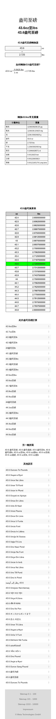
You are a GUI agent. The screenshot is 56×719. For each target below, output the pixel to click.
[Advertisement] (28, 7)
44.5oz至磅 (11, 429)
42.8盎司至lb (11, 337)
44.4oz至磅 (11, 424)
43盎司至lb (11, 348)
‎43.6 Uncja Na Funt (14, 552)
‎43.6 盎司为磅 (12, 672)
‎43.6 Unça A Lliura (14, 598)
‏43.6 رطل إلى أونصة (15, 583)
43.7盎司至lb (11, 386)
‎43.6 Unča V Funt (14, 635)
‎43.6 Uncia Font (13, 526)
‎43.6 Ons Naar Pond (15, 547)
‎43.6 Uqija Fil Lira (14, 542)
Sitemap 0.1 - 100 (28, 694)
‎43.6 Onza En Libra (14, 501)
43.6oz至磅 (11, 380)
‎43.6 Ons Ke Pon (13, 609)
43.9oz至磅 (11, 397)
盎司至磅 (28, 20)
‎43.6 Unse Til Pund (14, 485)
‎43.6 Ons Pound (13, 656)
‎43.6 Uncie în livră (14, 562)
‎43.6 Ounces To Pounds (17, 470)
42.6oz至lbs (11, 326)
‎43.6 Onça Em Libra (15, 557)
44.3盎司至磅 (12, 418)
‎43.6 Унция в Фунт (14, 475)
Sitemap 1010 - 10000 (28, 704)
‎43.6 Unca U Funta (14, 521)
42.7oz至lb (11, 332)
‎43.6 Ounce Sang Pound (17, 666)
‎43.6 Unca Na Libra (14, 567)
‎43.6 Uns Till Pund (14, 572)
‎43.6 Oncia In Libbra (15, 531)
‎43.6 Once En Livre (14, 516)
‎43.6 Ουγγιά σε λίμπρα (16, 495)
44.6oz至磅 (11, 434)
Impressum (28, 709)
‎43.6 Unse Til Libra (14, 624)
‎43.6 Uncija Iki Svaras (15, 536)
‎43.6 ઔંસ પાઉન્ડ (13, 651)
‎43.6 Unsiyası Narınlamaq (17, 588)
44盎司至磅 (11, 402)
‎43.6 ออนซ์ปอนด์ (13, 645)
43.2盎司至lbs (12, 359)
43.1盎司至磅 (12, 353)
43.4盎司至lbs (12, 369)
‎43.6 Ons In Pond (14, 577)
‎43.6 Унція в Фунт (14, 661)
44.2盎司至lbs (12, 413)
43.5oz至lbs (11, 375)
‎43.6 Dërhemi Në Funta (16, 640)
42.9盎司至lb (11, 342)
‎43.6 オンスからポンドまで (18, 614)
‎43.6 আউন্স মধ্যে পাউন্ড (14, 593)
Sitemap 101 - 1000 (28, 699)
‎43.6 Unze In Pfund (14, 490)
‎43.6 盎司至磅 (12, 677)
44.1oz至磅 (11, 407)
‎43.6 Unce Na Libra (14, 480)
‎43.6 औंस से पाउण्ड (13, 603)
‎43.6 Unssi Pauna (14, 511)
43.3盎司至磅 (12, 364)
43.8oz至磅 (11, 391)
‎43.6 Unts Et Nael (14, 506)
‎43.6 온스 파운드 (13, 619)
